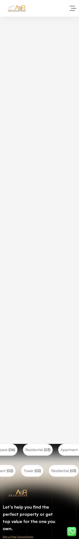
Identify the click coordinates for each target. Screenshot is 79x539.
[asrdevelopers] (18, 8)
